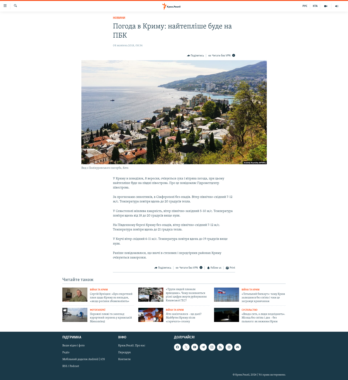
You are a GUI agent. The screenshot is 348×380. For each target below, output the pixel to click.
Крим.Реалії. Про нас (131, 345)
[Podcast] (228, 347)
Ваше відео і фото (73, 345)
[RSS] (220, 347)
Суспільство (249, 310)
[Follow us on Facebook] (177, 347)
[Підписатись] (237, 347)
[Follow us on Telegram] (203, 347)
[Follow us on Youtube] (194, 347)
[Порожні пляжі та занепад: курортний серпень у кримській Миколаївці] (74, 315)
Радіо (65, 352)
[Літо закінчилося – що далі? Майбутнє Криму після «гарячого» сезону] (150, 315)
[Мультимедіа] (325, 6)
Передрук (124, 352)
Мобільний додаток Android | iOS (83, 359)
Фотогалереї (97, 310)
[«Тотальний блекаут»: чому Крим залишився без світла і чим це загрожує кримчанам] (226, 295)
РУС (305, 6)
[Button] (195, 55)
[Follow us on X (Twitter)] (186, 347)
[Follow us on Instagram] (211, 347)
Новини (119, 18)
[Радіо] (336, 6)
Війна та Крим (99, 289)
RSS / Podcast (70, 366)
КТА (315, 6)
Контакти (124, 359)
